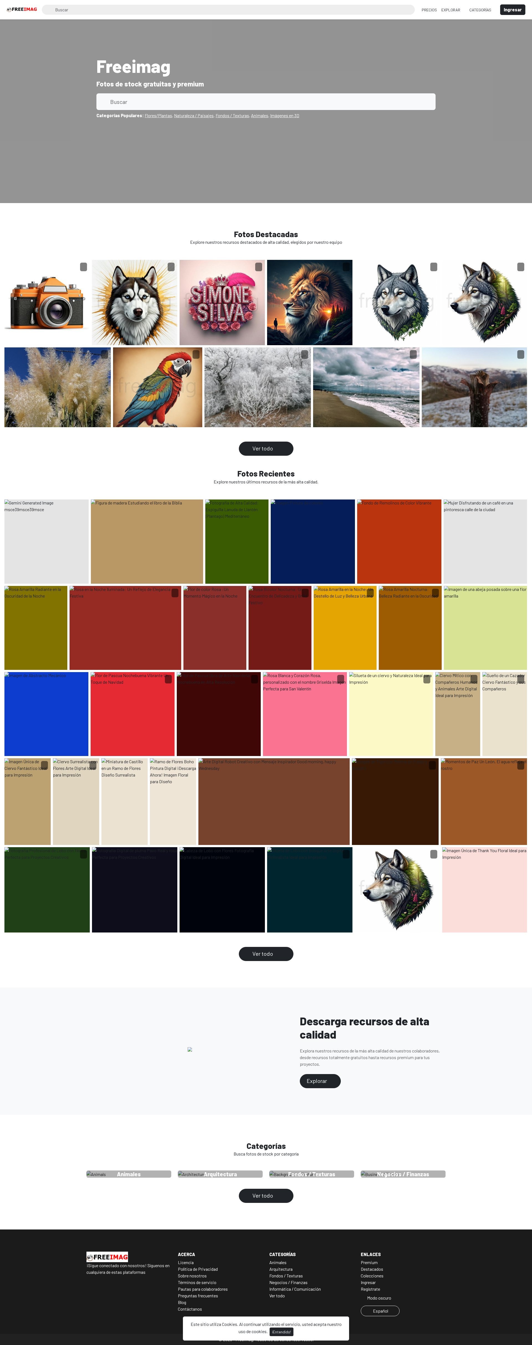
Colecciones (372, 1275)
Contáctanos (190, 1308)
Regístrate (370, 1289)
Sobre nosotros (192, 1275)
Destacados (372, 1269)
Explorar (451, 9)
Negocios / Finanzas (288, 1282)
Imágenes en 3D (284, 115)
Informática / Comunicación (295, 1289)
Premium (369, 1262)
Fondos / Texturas (232, 115)
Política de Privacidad (198, 1269)
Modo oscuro (378, 1297)
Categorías (480, 9)
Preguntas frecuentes (198, 1295)
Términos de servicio (197, 1282)
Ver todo (263, 448)
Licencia (186, 1262)
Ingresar (368, 1282)
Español (380, 1310)
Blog (182, 1302)
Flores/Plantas (158, 115)
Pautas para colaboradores (203, 1289)
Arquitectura (281, 1269)
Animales (259, 115)
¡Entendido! (281, 1331)
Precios (429, 9)
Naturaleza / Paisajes (194, 115)
